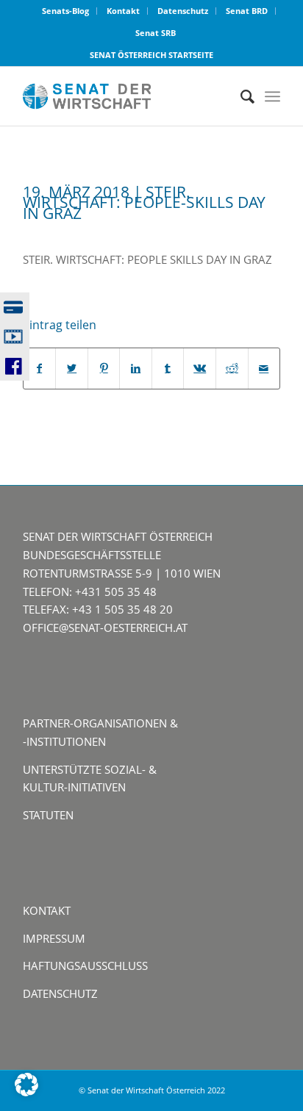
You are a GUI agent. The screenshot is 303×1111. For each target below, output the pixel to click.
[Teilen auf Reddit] (232, 368)
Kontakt (123, 10)
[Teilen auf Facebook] (40, 368)
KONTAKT (47, 910)
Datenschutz (182, 10)
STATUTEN (48, 815)
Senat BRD (247, 10)
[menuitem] (66, 11)
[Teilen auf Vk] (199, 368)
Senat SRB (155, 32)
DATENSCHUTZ (60, 993)
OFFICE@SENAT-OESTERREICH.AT (105, 627)
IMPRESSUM (54, 938)
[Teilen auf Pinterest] (104, 368)
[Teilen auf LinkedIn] (136, 368)
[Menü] (272, 96)
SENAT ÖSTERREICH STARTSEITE (151, 54)
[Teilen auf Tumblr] (168, 368)
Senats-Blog (65, 10)
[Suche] (240, 96)
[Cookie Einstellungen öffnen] (26, 1092)
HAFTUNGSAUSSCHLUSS (85, 965)
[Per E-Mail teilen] (264, 368)
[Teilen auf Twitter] (72, 368)
